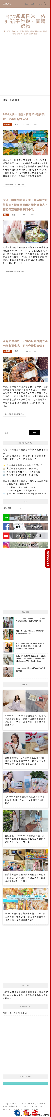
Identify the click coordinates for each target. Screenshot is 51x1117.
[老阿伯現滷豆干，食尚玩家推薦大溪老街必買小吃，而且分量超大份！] (25, 369)
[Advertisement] (25, 68)
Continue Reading (14, 184)
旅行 (5, 215)
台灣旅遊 (7, 124)
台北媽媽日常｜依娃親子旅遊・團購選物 (25, 21)
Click (48, 558)
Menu (8, 4)
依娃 (16, 124)
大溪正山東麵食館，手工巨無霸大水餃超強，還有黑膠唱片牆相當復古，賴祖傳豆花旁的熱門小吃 (25, 205)
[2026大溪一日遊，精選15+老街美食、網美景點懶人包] (25, 142)
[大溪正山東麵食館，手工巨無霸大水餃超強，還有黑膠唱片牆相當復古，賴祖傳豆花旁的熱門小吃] (25, 231)
